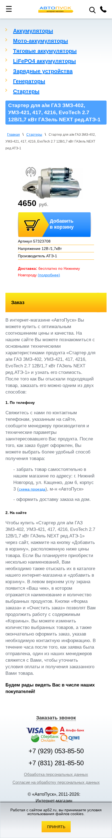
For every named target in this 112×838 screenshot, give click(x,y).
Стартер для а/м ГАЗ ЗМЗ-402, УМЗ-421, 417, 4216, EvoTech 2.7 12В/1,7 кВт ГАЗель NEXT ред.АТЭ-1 (50, 141)
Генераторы (29, 81)
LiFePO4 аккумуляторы (44, 61)
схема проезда (32, 489)
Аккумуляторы (33, 31)
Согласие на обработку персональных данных (56, 782)
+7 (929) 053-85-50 (56, 751)
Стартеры (26, 91)
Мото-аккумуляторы (40, 41)
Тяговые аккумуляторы (45, 51)
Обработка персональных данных (56, 774)
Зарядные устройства (43, 71)
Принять (56, 827)
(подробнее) (49, 275)
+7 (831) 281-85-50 (56, 763)
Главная (13, 135)
